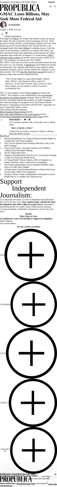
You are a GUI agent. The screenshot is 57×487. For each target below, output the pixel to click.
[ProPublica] (20, 8)
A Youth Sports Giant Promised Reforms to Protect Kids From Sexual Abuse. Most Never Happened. (29, 170)
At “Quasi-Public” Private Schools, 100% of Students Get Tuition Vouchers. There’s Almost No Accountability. (27, 161)
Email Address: (6, 221)
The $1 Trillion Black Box (15, 153)
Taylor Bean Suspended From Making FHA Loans (21, 117)
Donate (51, 2)
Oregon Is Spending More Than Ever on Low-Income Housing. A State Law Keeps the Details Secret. (30, 156)
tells (32, 72)
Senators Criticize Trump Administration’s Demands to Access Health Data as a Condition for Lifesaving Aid (29, 175)
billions (26, 48)
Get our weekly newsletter (28, 227)
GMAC (16, 38)
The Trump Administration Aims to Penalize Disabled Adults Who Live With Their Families (29, 166)
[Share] (2, 34)
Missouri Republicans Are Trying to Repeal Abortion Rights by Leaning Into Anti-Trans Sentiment (30, 139)
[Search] (55, 6)
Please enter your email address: (7, 484)
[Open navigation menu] (51, 6)
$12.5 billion (32, 93)
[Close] (55, 474)
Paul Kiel (16, 25)
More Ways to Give (28, 216)
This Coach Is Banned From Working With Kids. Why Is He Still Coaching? (29, 144)
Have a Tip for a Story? (22, 128)
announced (30, 65)
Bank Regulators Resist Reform (13, 112)
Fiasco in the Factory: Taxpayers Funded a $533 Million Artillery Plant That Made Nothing (27, 149)
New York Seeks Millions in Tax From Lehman (20, 114)
